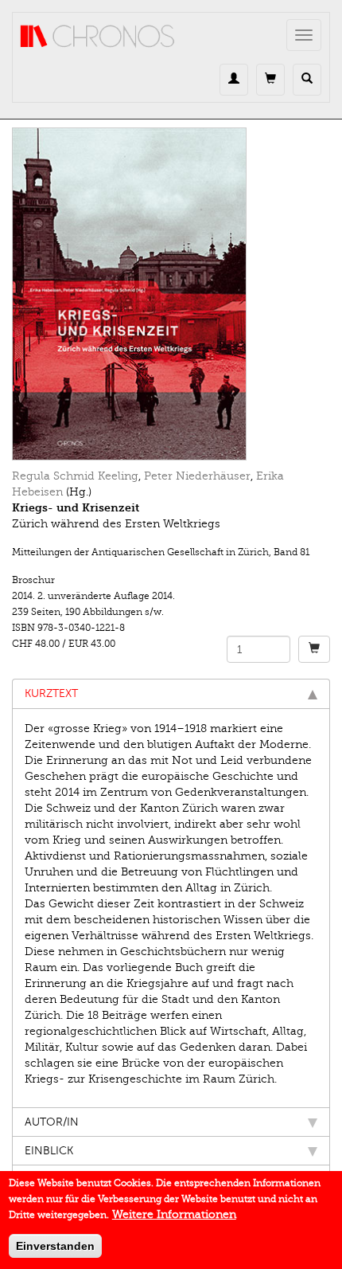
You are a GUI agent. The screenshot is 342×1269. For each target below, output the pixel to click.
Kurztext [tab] (51, 693)
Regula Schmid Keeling (75, 476)
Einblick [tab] (49, 1151)
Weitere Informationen (174, 1214)
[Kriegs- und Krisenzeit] (171, 293)
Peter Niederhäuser (197, 476)
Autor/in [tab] (52, 1122)
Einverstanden (55, 1246)
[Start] (98, 37)
